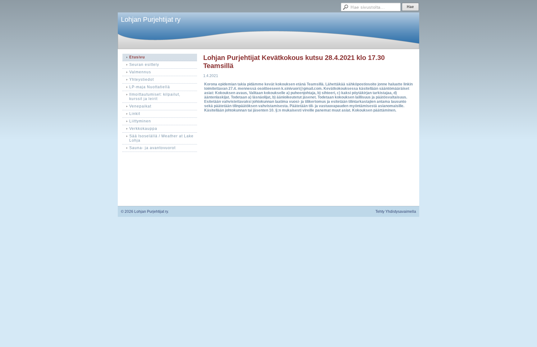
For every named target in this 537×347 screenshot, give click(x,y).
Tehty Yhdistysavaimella (395, 211)
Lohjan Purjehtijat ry (151, 19)
